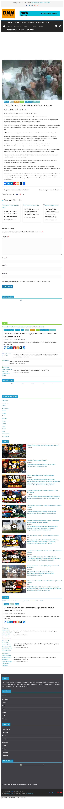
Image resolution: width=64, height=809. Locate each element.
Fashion (4, 410)
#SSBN (42, 513)
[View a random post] (60, 26)
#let (33, 483)
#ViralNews (52, 541)
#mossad (36, 498)
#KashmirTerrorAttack (47, 481)
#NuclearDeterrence (31, 513)
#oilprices (38, 590)
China (42, 466)
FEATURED (6, 101)
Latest (11, 101)
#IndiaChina (46, 464)
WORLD (24, 22)
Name (4, 258)
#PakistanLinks (52, 558)
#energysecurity (55, 586)
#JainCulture (29, 528)
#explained (29, 588)
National (10, 22)
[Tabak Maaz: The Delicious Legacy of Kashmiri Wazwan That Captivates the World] (32, 327)
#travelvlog (39, 575)
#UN (48, 541)
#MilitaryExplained (52, 511)
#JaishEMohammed (31, 558)
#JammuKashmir (46, 479)
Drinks (3, 405)
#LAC (50, 464)
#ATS (35, 556)
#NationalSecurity (39, 483)
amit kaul (15, 113)
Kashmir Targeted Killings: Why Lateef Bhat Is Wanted (40, 475)
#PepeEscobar (42, 498)
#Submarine (50, 513)
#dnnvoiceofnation (32, 464)
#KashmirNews (30, 481)
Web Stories (5, 403)
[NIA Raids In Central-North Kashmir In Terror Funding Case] (31, 205)
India (45, 466)
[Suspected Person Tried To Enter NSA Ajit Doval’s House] (11, 205)
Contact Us (17, 26)
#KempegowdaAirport (31, 575)
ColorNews (5, 755)
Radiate (4, 745)
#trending (45, 541)
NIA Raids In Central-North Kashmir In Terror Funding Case (31, 211)
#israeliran (59, 588)
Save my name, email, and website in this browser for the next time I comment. (27, 281)
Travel (34, 26)
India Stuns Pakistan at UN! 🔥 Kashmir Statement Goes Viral (43, 535)
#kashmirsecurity (38, 481)
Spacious (4, 739)
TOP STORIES (36, 101)
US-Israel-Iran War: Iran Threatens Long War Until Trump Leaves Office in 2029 (29, 609)
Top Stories (5, 699)
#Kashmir (52, 479)
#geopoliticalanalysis (48, 496)
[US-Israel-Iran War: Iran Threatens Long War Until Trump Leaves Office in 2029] (32, 601)
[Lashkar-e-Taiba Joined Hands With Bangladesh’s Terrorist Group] (50, 205)
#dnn (42, 496)
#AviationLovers (43, 571)
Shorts (17, 604)
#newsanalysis (35, 541)
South (17, 22)
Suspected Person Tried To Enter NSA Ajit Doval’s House (10, 213)
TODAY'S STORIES (28, 101)
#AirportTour (36, 571)
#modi (53, 464)
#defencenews (31, 511)
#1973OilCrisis (31, 586)
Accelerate (5, 742)
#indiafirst (47, 588)
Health (9, 26)
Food (22, 330)
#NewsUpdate (46, 558)
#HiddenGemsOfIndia (53, 526)
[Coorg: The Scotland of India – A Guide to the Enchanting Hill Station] (7, 371)
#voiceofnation (49, 498)
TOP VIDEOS (5, 436)
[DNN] (4, 26)
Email (4, 265)
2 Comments (22, 339)
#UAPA (37, 560)
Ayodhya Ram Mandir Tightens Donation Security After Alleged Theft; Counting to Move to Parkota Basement (36, 644)
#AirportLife (30, 571)
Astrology (30, 29)
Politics (21, 29)
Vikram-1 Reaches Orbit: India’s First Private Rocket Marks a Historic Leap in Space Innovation (35, 631)
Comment (5, 236)
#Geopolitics (40, 464)
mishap (34, 113)
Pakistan (50, 543)
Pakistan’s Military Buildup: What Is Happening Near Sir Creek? (43, 445)
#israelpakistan (30, 498)
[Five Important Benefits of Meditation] (5, 363)
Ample (4, 735)
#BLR (36, 573)
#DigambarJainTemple (42, 526)
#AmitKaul (30, 556)
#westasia (47, 590)
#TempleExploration (31, 530)
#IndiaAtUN (47, 539)
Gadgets (4, 421)
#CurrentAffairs (38, 586)
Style (3, 431)
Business (31, 22)
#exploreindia (41, 573)
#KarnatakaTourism (49, 573)
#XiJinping (38, 466)
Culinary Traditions (8, 330)
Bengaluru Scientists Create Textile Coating (16, 190)
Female (4, 413)
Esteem (4, 749)
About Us (26, 26)
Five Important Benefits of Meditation (19, 361)
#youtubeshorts (39, 484)
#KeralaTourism (36, 528)
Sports (48, 22)
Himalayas (5, 752)
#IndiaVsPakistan (54, 539)
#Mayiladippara (44, 528)
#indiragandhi (53, 588)
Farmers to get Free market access (49, 190)
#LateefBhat (29, 483)
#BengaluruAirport (31, 573)
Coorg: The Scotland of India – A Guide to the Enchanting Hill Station (31, 370)
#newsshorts (39, 558)
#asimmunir (30, 496)
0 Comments (27, 113)
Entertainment (11, 29)
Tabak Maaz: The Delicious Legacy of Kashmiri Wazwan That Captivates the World (30, 335)
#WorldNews (56, 498)
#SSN (45, 513)
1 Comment (22, 363)
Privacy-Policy (6, 729)
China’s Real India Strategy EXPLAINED (37, 460)
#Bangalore (50, 571)
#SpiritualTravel (51, 528)
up (36, 113)
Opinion (4, 428)
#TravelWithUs (39, 530)
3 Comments (26, 356)
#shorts (45, 483)
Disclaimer (5, 732)
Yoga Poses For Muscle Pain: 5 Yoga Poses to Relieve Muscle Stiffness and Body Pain (36, 354)
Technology (40, 22)
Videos (41, 26)
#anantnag (30, 479)
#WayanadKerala (47, 530)
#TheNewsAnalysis (31, 466)
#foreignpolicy (35, 588)
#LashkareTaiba (56, 481)
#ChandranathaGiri (32, 526)
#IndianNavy (44, 511)
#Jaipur (54, 556)
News (22, 101)
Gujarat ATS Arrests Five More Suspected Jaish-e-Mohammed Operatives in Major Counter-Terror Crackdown (35, 658)
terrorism (52, 484)
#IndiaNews (49, 556)
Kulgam (48, 484)
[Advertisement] (32, 43)
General (4, 423)
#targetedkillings (51, 483)
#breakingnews (37, 496)
